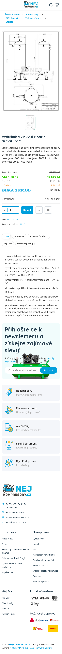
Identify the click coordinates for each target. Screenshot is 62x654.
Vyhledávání (38, 538)
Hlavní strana (13, 14)
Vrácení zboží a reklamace (45, 570)
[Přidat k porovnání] (48, 210)
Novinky (37, 543)
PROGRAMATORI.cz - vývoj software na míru (31, 647)
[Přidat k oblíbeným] (39, 210)
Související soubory (39, 236)
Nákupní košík (8, 613)
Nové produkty (40, 565)
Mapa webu (7, 538)
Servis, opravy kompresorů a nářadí (15, 551)
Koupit (27, 210)
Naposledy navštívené (44, 554)
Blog (35, 549)
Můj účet (6, 597)
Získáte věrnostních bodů (16, 189)
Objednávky (8, 603)
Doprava (8, 244)
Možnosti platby (25, 244)
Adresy (5, 608)
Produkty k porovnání (43, 560)
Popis (6, 236)
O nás (4, 543)
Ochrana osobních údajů (13, 558)
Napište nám (8, 572)
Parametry (19, 236)
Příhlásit (48, 370)
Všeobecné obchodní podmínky (12, 565)
